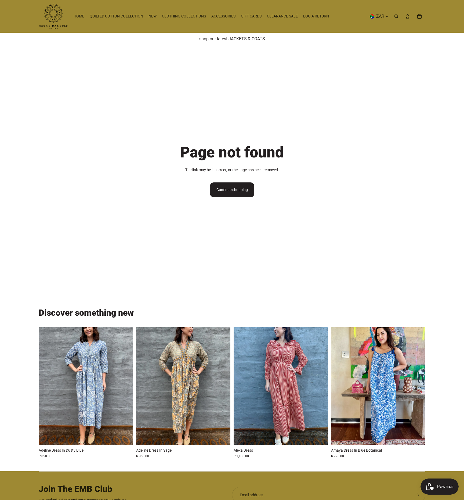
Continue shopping (232, 190)
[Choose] (124, 437)
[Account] (408, 16)
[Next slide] (125, 386)
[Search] (396, 16)
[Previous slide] (47, 386)
